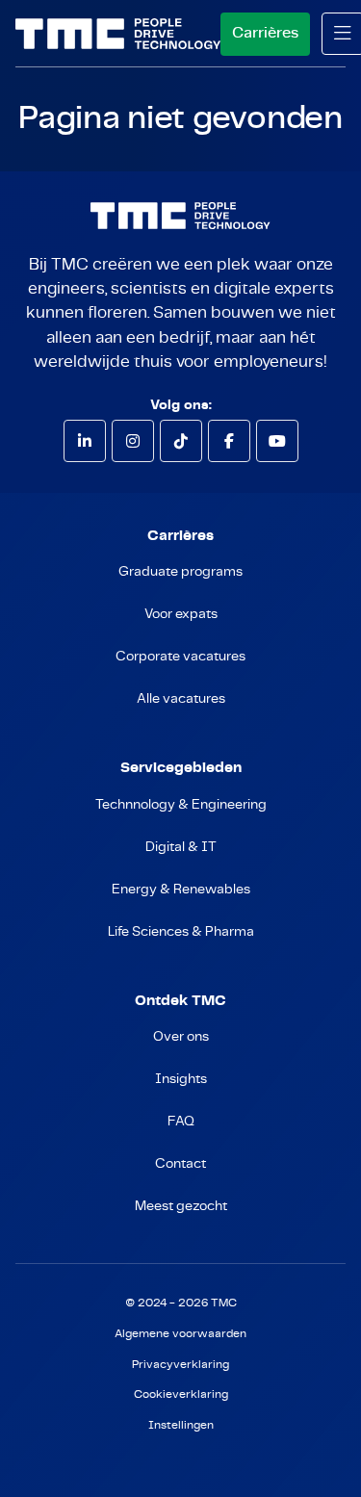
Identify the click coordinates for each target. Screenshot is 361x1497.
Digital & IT (181, 847)
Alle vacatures (181, 699)
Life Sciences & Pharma (181, 932)
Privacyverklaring (180, 1364)
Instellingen (181, 1425)
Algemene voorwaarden (180, 1334)
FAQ (181, 1121)
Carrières (265, 32)
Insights (181, 1079)
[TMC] (117, 33)
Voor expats (181, 614)
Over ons (181, 1037)
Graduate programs (180, 572)
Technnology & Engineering (181, 805)
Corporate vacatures (180, 656)
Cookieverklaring (181, 1394)
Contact (180, 1164)
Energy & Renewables (181, 889)
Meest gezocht (181, 1206)
